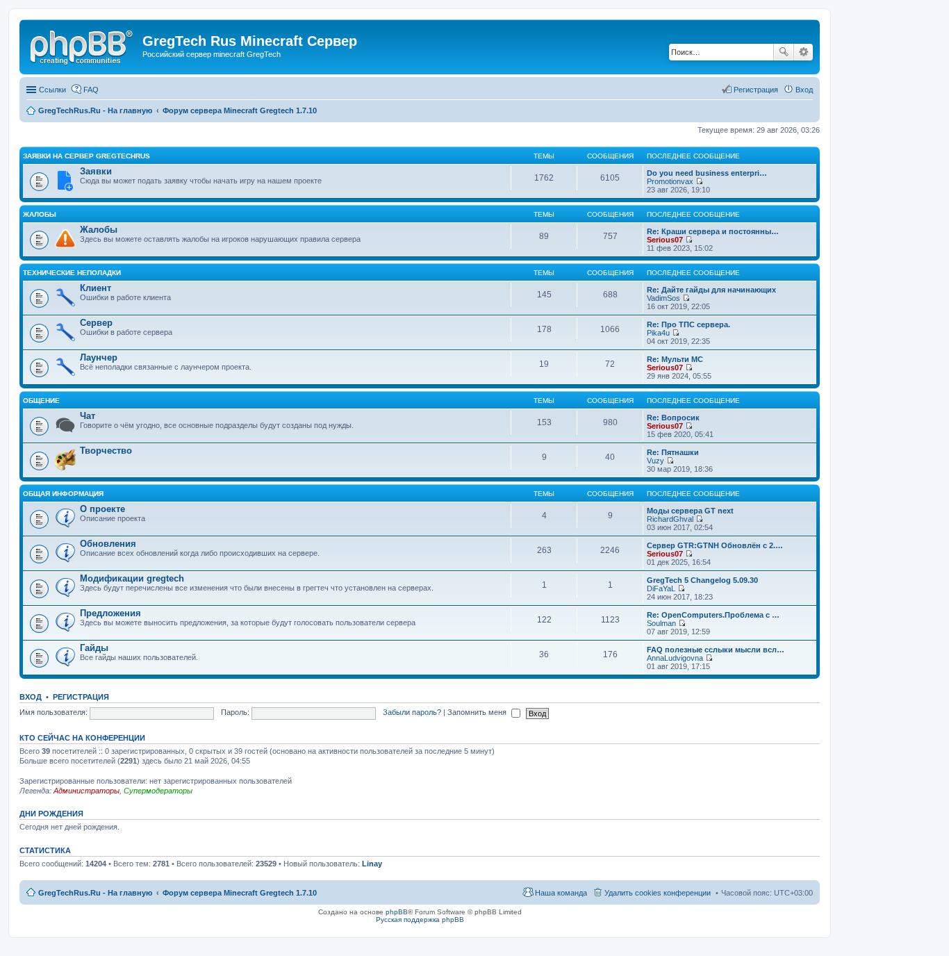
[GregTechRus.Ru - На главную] (82, 45)
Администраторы (86, 790)
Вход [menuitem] (804, 89)
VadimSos (663, 298)
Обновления (108, 543)
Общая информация (63, 493)
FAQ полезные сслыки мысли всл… (715, 649)
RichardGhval (670, 519)
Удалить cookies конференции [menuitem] (657, 893)
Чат (87, 416)
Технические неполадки (72, 273)
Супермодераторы (158, 790)
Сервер (96, 323)
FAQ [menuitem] (91, 89)
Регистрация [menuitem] (756, 89)
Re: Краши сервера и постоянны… (713, 231)
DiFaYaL (661, 588)
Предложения (110, 613)
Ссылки (52, 89)
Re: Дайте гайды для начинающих (711, 290)
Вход (30, 697)
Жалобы (39, 214)
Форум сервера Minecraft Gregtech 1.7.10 (240, 893)
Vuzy (655, 460)
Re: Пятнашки (673, 452)
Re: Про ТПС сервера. (688, 324)
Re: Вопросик (673, 417)
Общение (41, 400)
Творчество (106, 450)
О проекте (102, 509)
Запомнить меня (478, 712)
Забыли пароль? (412, 712)
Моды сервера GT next (690, 510)
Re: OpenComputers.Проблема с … (713, 615)
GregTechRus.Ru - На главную (95, 893)
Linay (372, 863)
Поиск (783, 52)
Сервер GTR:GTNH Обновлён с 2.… (715, 545)
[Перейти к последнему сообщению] (699, 181)
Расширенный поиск (803, 52)
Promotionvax (670, 181)
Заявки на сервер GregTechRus (86, 156)
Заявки (96, 171)
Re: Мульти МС (675, 359)
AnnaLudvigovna (675, 658)
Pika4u (658, 333)
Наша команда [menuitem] (561, 893)
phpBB (397, 912)
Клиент (95, 288)
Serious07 (665, 240)
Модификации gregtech (132, 578)
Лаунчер (98, 357)
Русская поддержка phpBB (420, 919)
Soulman (661, 623)
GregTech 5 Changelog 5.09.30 (702, 580)
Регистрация (81, 697)
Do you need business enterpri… (707, 173)
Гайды (94, 648)
